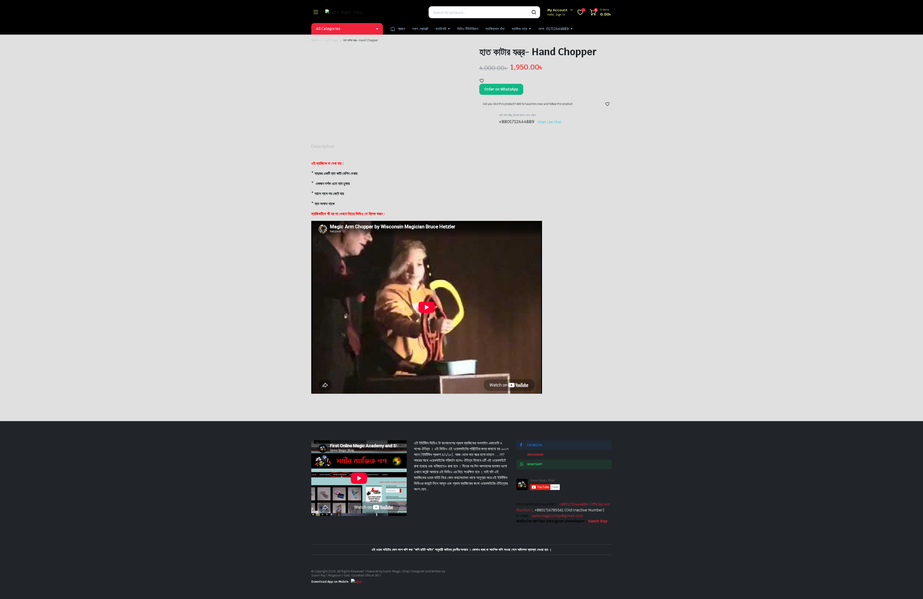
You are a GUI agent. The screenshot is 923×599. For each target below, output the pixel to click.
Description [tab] (323, 146)
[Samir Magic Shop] (373, 12)
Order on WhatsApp (501, 89)
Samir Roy (597, 521)
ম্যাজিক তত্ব (519, 28)
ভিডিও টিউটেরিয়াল (467, 28)
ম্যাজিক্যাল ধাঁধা (495, 28)
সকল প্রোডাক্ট (420, 28)
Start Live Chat (549, 122)
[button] (481, 80)
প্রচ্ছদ (401, 28)
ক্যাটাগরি (441, 28)
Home (315, 40)
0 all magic (331, 40)
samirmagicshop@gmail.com (557, 515)
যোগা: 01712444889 (553, 28)
